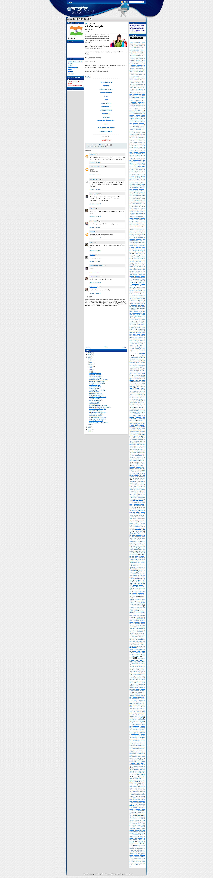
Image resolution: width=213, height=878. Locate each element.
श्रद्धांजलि (137, 781)
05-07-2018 (139, 65)
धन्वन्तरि (142, 486)
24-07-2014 (132, 190)
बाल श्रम (137, 565)
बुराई (144, 570)
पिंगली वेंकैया (132, 520)
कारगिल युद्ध (138, 346)
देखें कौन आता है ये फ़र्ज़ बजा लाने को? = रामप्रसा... (100, 407)
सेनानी (143, 823)
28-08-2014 (136, 218)
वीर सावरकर (133, 758)
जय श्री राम (143, 423)
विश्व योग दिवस (138, 743)
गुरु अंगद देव (131, 383)
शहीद (131, 768)
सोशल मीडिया (132, 828)
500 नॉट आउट (135, 237)
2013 (89, 427)
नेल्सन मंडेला (136, 502)
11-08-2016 (136, 100)
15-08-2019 (133, 127)
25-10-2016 (132, 200)
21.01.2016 (143, 171)
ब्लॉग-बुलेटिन (139, 589)
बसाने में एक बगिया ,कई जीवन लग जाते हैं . (106, 120)
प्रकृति (133, 536)
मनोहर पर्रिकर (143, 612)
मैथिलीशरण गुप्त (140, 639)
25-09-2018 (141, 198)
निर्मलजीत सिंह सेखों (141, 497)
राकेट (144, 658)
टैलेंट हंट (142, 441)
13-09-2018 (132, 115)
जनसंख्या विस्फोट (138, 417)
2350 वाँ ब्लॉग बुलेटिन (134, 187)
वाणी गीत (69, 69)
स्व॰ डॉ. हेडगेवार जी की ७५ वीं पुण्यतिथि (106, 127)
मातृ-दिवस (134, 626)
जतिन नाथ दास (140, 415)
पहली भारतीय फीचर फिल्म (133, 515)
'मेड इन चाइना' (136, 44)
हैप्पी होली (140, 856)
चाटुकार (132, 402)
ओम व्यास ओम (138, 327)
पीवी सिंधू (141, 521)
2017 (89, 356)
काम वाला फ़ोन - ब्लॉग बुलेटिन (95, 378)
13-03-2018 (138, 111)
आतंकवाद (139, 295)
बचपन (137, 554)
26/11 (131, 208)
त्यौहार (142, 465)
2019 (89, 352)
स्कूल (143, 828)
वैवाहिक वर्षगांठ (141, 759)
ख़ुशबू (140, 370)
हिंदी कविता (133, 850)
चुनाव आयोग (141, 407)
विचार (134, 711)
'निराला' (135, 42)
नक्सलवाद (142, 489)
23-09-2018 (141, 184)
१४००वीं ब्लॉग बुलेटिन (133, 124)
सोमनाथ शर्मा (137, 826)
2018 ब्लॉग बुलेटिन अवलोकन (140, 163)
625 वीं (141, 240)
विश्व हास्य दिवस (141, 750)
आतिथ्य (144, 295)
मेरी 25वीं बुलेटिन (142, 636)
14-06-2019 (138, 121)
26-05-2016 (132, 205)
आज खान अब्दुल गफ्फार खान (137, 292)
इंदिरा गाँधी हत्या (133, 305)
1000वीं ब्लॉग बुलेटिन (137, 94)
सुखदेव (134, 815)
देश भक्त (142, 481)
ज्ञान (144, 433)
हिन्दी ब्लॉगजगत (136, 855)
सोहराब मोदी (138, 828)
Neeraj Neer (93, 154)
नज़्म (136, 491)
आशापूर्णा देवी (143, 301)
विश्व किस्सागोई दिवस (136, 724)
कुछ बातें (139, 351)
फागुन (141, 549)
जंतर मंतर (132, 413)
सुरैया (144, 820)
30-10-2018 (133, 229)
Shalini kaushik (94, 194)
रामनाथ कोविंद (136, 669)
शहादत (137, 766)
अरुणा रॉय (135, 274)
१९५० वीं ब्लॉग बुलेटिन (137, 153)
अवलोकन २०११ (133, 282)
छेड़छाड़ (135, 412)
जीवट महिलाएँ (140, 429)
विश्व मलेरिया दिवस (138, 742)
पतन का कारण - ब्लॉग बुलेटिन (95, 410)
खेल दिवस (137, 371)
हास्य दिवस (131, 848)
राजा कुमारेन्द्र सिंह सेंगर (73, 67)
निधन (132, 497)
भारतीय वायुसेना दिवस (139, 597)
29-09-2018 (136, 224)
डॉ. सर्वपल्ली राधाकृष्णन (137, 455)
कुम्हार (138, 355)
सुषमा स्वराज (132, 823)
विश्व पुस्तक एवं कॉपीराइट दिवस (140, 735)
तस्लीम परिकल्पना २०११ (134, 460)
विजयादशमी (141, 713)
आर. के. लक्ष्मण (141, 300)
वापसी (132, 708)
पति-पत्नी (134, 508)
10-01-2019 (140, 89)
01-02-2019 (143, 44)
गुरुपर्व (138, 386)
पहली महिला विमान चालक (135, 516)
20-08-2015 (141, 156)
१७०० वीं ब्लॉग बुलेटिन (137, 139)
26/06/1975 (136, 206)
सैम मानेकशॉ (138, 825)
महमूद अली (142, 615)
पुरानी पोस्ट (124, 347)
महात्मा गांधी (132, 617)
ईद (144, 308)
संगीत (136, 789)
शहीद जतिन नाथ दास (137, 767)
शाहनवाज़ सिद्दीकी (134, 771)
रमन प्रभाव (131, 654)
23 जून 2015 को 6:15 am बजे (95, 227)
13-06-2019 (135, 113)
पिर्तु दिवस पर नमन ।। (106, 106)
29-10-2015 (143, 224)
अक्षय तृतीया (132, 261)
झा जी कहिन (141, 437)
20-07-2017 (135, 156)
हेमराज (136, 856)
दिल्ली (139, 471)
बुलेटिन (138, 572)
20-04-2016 (138, 155)
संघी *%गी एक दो (106, 117)
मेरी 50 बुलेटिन (133, 638)
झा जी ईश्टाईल (134, 437)
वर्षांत (134, 706)
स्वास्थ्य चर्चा (131, 838)
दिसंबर (90, 361)
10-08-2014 (143, 90)
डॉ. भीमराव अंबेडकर (142, 452)
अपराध (135, 269)
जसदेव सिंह (139, 426)
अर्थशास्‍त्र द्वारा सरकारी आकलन (106, 89)
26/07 (142, 206)
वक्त (143, 701)
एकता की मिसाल (133, 317)
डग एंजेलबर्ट (143, 444)
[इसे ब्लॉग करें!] (108, 145)
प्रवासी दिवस (132, 539)
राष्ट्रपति (131, 672)
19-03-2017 (141, 148)
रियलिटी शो (142, 684)
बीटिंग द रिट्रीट (132, 568)
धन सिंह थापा (142, 484)
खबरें (143, 368)
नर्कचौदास (136, 492)
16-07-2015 (135, 132)
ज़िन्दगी (131, 429)
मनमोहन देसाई (142, 610)
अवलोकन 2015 (138, 285)
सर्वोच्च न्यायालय (141, 804)
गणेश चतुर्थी (137, 376)
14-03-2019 (135, 119)
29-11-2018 (133, 226)
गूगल (130, 391)
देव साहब (138, 479)
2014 (89, 426)
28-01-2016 (133, 213)
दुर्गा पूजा (132, 476)
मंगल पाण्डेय (136, 605)
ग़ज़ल (135, 373)
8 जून (140, 243)
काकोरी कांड (136, 345)
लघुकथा (132, 690)
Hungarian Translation (128, 874)
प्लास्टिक (142, 546)
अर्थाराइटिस (142, 277)
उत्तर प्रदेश (142, 309)
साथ (139, 807)
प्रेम (138, 541)
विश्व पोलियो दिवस (141, 737)
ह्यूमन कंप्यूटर (134, 858)
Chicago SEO (104, 874)
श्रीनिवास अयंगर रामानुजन (134, 786)
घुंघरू (134, 397)
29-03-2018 (143, 221)
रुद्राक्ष (141, 685)
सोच (143, 825)
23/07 (135, 185)
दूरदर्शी (137, 478)
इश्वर (139, 308)
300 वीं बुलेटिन (139, 229)
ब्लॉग (139, 576)
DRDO (144, 858)
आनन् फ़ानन (134, 298)
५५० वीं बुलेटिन (138, 239)
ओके (139, 324)
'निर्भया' (139, 42)
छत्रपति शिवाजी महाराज (140, 410)
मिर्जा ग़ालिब (135, 630)
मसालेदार (131, 615)
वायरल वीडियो (136, 708)
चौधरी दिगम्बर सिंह (132, 410)
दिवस (134, 473)
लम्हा (134, 692)
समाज (134, 797)
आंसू (130, 288)
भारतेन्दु (142, 601)
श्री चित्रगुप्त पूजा (136, 783)
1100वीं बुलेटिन (140, 102)
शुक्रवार (135, 776)
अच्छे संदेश (139, 263)
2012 (89, 429)
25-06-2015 (138, 197)
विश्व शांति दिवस (135, 748)
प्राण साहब (131, 541)
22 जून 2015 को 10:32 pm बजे (95, 203)
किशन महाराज (139, 350)
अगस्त (90, 367)
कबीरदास (134, 334)
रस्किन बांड (140, 658)
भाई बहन (132, 596)
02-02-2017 (143, 47)
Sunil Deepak (93, 221)
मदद (138, 609)
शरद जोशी (138, 764)
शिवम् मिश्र (132, 774)
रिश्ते (138, 685)
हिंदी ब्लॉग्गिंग (143, 851)
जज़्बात (134, 415)
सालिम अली (134, 810)
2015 (89, 359)
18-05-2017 (135, 142)
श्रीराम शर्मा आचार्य (141, 788)
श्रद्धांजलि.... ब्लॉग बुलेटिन (94, 385)
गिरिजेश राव (132, 380)
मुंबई (144, 631)
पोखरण (135, 528)
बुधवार (135, 570)
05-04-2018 (136, 63)
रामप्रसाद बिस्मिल (142, 669)
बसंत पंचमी (141, 559)
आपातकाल (143, 298)
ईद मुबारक (133, 309)
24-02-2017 (135, 189)
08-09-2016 (133, 81)
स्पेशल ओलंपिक (141, 831)
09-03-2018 (133, 84)
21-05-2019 (139, 169)
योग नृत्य (106, 124)
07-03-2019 (143, 73)
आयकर (137, 300)
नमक (139, 491)
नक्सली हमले (132, 491)
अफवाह (144, 269)
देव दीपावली (134, 479)
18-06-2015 (141, 142)
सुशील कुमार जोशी (94, 179)
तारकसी (131, 462)
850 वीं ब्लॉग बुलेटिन (142, 245)
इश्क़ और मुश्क (134, 308)
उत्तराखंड (131, 311)
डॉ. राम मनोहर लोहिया (134, 454)
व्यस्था (139, 761)
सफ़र (138, 796)
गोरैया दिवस (143, 392)
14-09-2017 (141, 123)
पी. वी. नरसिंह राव (135, 521)
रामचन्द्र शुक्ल (138, 668)
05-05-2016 (143, 63)
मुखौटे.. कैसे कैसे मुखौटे (94, 402)
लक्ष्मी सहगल (143, 689)
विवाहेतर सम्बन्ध (141, 716)
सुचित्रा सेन (139, 815)
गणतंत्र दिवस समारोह (137, 375)
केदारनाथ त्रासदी (137, 360)
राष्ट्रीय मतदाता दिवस (134, 679)
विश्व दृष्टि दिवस (136, 732)
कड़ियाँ (142, 330)
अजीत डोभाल (137, 264)
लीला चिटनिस (135, 697)
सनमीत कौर (134, 796)
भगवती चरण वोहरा (141, 593)
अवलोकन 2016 (133, 287)
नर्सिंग (140, 492)
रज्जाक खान (138, 652)
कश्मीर (132, 343)
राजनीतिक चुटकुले (134, 663)
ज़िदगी (143, 428)
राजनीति (143, 661)
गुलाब (143, 389)
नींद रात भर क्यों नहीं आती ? (106, 92)
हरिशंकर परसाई (140, 841)
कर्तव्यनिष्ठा (131, 337)
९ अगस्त (132, 247)
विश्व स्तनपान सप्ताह (134, 750)
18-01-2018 (138, 140)
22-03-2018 (141, 174)
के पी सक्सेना (132, 359)
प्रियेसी (135, 541)
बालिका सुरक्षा (133, 567)
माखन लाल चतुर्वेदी (139, 625)
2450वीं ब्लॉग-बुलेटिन (137, 193)
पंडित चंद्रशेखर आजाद (137, 505)
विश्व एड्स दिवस (133, 721)
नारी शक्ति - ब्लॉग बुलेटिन (94, 388)
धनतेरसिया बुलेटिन (137, 486)
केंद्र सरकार (138, 359)
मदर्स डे (132, 610)
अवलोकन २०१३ (135, 284)
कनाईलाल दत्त (132, 332)
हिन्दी (143, 853)
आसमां (132, 303)
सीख (134, 812)
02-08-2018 (136, 50)
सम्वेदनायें (131, 799)
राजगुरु (135, 661)
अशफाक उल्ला (141, 287)
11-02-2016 (143, 97)
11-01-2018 (136, 97)
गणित (143, 375)
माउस (143, 623)
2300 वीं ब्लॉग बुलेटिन (141, 185)
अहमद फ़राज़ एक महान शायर (106, 110)
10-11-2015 (139, 92)
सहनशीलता (139, 805)
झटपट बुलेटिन (137, 434)
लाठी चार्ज (143, 692)
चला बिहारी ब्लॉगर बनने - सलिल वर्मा (75, 61)
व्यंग (132, 761)
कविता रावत (143, 342)
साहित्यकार (140, 810)
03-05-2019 (133, 55)
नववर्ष (138, 494)
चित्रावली (143, 404)
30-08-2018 (143, 227)
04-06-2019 (139, 58)
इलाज (139, 306)
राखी (137, 660)
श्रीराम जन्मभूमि (133, 788)
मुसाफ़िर (139, 633)
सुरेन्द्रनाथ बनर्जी (138, 820)
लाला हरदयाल (133, 695)
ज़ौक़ (141, 433)
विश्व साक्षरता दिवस (142, 748)
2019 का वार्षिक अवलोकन (139, 166)
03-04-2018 (136, 53)
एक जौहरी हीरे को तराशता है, (95, 386)
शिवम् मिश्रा (70, 71)
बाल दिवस (133, 565)
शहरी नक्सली (133, 766)
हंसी (135, 838)
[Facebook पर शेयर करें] (111, 145)
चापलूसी (140, 402)
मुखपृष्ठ (70, 2)
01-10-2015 (139, 45)
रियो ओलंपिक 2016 (133, 685)
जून (90, 371)
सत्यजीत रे (138, 794)
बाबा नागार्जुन (133, 562)
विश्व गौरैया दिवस (136, 726)
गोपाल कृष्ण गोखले (132, 392)
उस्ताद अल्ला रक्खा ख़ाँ (137, 313)
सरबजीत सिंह (133, 802)
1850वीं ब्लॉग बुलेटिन (137, 147)
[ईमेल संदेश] (104, 144)
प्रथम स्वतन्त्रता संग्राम (140, 536)
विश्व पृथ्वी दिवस (133, 737)
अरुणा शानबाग (141, 274)
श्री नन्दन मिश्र (142, 783)
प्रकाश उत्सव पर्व (139, 535)
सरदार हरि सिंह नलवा (142, 801)
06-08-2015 (136, 69)
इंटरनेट (135, 303)
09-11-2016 (140, 87)
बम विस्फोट (135, 557)
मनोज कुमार (132, 612)
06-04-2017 (133, 68)
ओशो (139, 329)
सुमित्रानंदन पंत (132, 820)
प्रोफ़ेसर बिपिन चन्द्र (136, 546)
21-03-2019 (133, 169)
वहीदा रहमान (139, 706)
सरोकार (143, 802)
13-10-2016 (138, 115)
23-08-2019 (135, 184)
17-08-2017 (133, 137)
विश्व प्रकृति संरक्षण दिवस (134, 738)
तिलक (139, 462)
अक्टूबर (91, 364)
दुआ (140, 475)
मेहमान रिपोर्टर (132, 639)
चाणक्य (136, 402)
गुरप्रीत (143, 381)
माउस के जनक (132, 625)
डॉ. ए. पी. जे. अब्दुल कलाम (141, 450)
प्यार (130, 535)
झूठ (130, 439)
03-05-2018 (143, 53)
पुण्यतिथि (136, 523)
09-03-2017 (143, 82)
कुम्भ (135, 355)
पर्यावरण (137, 512)
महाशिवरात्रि (142, 620)
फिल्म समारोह (139, 551)
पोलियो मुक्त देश (141, 528)
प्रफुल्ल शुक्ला (141, 538)
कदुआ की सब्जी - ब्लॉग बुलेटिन (95, 393)
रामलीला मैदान (133, 671)
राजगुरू (139, 661)
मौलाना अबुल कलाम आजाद (134, 644)
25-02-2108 (141, 195)
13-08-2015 (141, 113)
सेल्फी (130, 825)
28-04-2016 (136, 214)
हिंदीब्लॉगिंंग (132, 853)
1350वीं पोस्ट (136, 116)
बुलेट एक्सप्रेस (133, 572)
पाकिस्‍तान (139, 518)
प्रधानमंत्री (135, 538)
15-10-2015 (139, 127)
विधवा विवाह (138, 714)
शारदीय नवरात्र (142, 769)
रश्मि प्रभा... (70, 65)
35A (140, 234)
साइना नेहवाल (135, 807)
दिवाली (137, 473)
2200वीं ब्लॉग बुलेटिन (137, 177)
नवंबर (90, 362)
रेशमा (133, 689)
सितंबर (90, 366)
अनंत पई (135, 266)
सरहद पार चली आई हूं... (106, 103)
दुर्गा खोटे (143, 475)
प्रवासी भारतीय (138, 539)
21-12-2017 (136, 171)
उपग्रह (141, 311)
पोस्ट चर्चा (131, 529)
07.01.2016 (133, 77)
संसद (144, 791)
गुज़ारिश (140, 380)
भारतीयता (138, 601)
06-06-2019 (139, 68)
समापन (143, 797)
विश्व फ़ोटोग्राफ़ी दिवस (136, 740)
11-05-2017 (133, 98)
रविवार (144, 654)
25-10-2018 (138, 200)
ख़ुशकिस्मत (136, 370)
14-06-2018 (132, 121)
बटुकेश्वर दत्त (142, 556)
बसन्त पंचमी (131, 560)
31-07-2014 (132, 232)
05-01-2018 (139, 61)
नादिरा (141, 494)
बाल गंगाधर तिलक (138, 564)
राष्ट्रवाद (135, 672)
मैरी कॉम (134, 641)
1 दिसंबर (134, 89)
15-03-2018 (136, 126)
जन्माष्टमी (131, 421)
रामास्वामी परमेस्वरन (141, 671)
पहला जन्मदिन (137, 513)
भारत (137, 596)
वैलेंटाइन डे (135, 759)
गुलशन (142, 388)
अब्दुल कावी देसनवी (134, 271)
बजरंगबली (136, 556)
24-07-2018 (138, 190)
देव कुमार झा (70, 63)
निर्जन (135, 497)
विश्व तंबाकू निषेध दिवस (134, 729)
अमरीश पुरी (139, 271)
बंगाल (133, 554)
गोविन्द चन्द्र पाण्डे (139, 394)
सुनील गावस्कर (135, 817)
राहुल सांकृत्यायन (135, 684)
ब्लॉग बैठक (136, 588)
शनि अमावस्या (133, 763)
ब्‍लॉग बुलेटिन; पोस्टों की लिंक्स (138, 583)
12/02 (142, 108)
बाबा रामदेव (138, 562)
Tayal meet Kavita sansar (96, 166)
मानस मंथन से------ (106, 113)
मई (90, 424)
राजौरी (137, 666)
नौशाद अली (142, 502)
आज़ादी (134, 295)
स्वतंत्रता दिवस (136, 834)
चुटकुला (144, 405)
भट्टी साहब (131, 594)
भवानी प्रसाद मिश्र (138, 594)
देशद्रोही (131, 483)
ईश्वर (137, 309)
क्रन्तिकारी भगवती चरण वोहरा (134, 367)
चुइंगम (140, 405)
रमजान (143, 652)
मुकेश (132, 633)
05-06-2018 (133, 65)
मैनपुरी (130, 641)
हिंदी (144, 848)
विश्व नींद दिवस (142, 732)
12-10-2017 (136, 108)
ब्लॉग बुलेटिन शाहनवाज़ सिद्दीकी (140, 581)
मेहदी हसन (138, 638)
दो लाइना (142, 483)
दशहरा (144, 468)
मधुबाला (136, 610)
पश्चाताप (132, 513)
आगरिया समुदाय (139, 288)
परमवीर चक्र (133, 510)
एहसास (138, 322)
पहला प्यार (142, 513)
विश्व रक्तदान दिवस (136, 745)
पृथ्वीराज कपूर (137, 526)
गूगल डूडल (141, 391)
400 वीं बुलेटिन (132, 235)
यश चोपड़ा (135, 646)
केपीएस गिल (138, 362)
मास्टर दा (131, 630)
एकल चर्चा (139, 317)
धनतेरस (131, 486)
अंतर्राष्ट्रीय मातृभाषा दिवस (138, 258)
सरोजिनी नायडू (134, 804)
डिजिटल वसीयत (139, 446)
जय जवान (131, 423)
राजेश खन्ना (132, 666)
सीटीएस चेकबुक (139, 812)
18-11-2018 (136, 145)
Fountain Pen (138, 861)
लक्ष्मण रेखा (137, 689)
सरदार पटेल (135, 801)
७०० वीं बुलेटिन (142, 242)
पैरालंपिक (131, 528)
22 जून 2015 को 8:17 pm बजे (95, 174)
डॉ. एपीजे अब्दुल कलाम (134, 452)
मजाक (135, 609)
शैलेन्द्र (138, 780)
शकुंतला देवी (143, 761)
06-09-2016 (143, 69)
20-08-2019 (132, 158)
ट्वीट (141, 442)
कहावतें (140, 343)
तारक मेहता (142, 460)
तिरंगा (135, 462)
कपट (130, 334)
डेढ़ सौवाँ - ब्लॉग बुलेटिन (139, 447)
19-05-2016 (132, 150)
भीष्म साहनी (143, 602)
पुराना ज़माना (143, 523)
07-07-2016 (139, 74)
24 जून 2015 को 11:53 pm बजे (95, 282)
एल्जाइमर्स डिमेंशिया (132, 322)
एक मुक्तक (106, 96)
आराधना (134, 301)
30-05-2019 (139, 226)
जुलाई (90, 369)
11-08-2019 (143, 100)
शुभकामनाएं (132, 778)
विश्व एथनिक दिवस (141, 721)
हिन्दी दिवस (131, 855)
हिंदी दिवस (140, 850)
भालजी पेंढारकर (132, 602)
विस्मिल (135, 756)
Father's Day (132, 861)
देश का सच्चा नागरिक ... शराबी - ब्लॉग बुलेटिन (98, 422)
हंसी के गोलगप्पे (140, 838)
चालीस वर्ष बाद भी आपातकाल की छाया (97, 381)
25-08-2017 (135, 198)
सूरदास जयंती (137, 823)
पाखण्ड (144, 518)
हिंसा (140, 853)
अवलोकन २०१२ (142, 282)
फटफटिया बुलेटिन (137, 547)
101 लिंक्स (135, 95)
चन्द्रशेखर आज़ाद (142, 399)
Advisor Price (111, 874)
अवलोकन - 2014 (139, 280)
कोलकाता (134, 365)
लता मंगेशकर (142, 690)
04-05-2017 (133, 58)
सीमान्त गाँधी (134, 813)
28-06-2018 (139, 216)
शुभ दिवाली (142, 776)
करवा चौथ (135, 335)
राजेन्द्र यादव (138, 664)
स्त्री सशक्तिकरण (134, 831)
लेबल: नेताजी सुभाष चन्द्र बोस (134, 698)
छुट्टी (132, 412)
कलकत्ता (131, 338)
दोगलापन (131, 484)
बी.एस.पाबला (142, 567)
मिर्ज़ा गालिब (140, 630)
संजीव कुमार (140, 789)
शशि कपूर (143, 764)
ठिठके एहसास (136, 444)
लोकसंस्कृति (135, 701)
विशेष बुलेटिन (140, 718)
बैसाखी (141, 573)
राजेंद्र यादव (133, 664)
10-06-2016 (136, 90)
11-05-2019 (139, 98)
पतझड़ (131, 508)
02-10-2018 (133, 52)
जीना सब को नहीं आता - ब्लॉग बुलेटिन (97, 383)
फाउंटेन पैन (136, 549)
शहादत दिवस (142, 766)
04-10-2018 (143, 60)
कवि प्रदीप (140, 340)
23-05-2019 (138, 182)
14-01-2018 (138, 118)
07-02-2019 (136, 73)
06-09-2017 (133, 71)
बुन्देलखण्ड (140, 570)
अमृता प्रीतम (135, 272)
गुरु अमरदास (137, 383)
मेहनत (143, 638)
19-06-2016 (138, 150)
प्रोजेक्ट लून (138, 544)
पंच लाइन (142, 504)
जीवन (144, 429)
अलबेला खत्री (132, 279)
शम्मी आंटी (134, 764)
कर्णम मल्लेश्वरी (141, 335)
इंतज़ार (139, 303)
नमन (142, 491)
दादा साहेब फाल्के (139, 470)
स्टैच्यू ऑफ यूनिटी (138, 830)
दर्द (135, 468)
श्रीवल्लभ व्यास (132, 789)
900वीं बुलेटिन (138, 247)
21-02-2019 (143, 168)
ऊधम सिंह (138, 314)
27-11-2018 (143, 211)
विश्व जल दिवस (135, 727)
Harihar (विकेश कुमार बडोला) (96, 265)
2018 (89, 354)
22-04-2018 (132, 176)
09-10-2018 (133, 87)
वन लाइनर (132, 703)
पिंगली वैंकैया (138, 520)
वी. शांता (139, 756)
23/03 (131, 185)
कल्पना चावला (138, 338)
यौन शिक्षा (139, 651)
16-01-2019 (138, 131)
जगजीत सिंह (137, 413)
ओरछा (143, 327)
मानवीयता (143, 626)
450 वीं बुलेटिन (138, 235)
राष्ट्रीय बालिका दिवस (140, 677)
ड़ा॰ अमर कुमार (133, 446)
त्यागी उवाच (137, 465)
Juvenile (132, 863)
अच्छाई (135, 263)
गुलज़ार (138, 388)
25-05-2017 (132, 197)
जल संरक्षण (142, 425)
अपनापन (131, 269)
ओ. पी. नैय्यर (135, 324)
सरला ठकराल (139, 802)
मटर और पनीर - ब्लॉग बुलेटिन (95, 374)
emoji (132, 859)
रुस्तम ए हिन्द (133, 687)
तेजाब (133, 465)
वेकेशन (143, 758)
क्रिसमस (136, 368)
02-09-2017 (143, 50)
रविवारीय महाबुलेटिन (136, 656)
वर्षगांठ (131, 706)
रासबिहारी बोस (137, 682)
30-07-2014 (136, 227)
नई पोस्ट (88, 347)
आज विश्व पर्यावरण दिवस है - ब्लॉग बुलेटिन (98, 417)
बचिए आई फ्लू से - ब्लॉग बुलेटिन (95, 400)
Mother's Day (137, 863)
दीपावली (136, 475)
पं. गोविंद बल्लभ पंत (136, 504)
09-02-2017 (136, 82)
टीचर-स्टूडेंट (140, 439)
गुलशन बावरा (131, 389)
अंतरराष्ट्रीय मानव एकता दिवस (138, 250)
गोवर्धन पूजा (133, 394)
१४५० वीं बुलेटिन (141, 124)
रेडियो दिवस (141, 687)
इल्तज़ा (143, 306)
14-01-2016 (132, 118)
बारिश (133, 564)
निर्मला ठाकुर (131, 499)
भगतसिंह (134, 593)
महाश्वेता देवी (131, 622)
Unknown (92, 231)
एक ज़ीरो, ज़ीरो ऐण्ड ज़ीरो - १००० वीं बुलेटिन (98, 379)
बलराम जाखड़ (141, 557)
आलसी (138, 301)
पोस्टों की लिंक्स (94, 147)
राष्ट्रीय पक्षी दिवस (138, 676)
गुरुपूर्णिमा (142, 386)
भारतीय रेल (131, 597)
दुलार (141, 476)
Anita (91, 242)
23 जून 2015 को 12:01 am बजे (95, 216)
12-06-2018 (138, 106)
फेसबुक (144, 551)
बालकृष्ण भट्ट (143, 565)
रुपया (144, 685)
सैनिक (134, 825)
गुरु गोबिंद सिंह (143, 383)
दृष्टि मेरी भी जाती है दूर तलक (95, 373)
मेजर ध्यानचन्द (133, 634)
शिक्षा (134, 772)
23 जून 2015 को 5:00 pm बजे (95, 271)
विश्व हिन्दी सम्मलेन (139, 751)
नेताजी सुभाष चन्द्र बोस (138, 500)
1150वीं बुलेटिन (132, 103)
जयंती (136, 425)
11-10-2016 (133, 102)
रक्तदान (143, 651)
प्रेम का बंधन (143, 541)
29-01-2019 (136, 221)
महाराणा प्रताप (133, 618)
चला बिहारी (139, 401)
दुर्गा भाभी (136, 476)
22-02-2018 (135, 174)
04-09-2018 (136, 60)
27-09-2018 (136, 211)
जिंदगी (139, 428)
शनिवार (142, 763)
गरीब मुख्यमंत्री (137, 378)
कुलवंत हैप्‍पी (143, 355)
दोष (134, 484)
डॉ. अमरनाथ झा (139, 449)
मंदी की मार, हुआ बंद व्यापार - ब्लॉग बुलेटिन (98, 412)
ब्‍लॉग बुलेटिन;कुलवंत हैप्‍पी (138, 585)
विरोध (132, 716)
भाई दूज (144, 594)
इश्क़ (130, 308)
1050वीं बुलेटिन (141, 95)
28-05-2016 (143, 214)
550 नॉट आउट (132, 239)
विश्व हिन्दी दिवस (132, 751)
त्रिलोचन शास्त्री (132, 467)
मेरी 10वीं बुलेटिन (135, 636)
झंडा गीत (132, 434)
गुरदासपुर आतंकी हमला (136, 381)
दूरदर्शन (134, 478)
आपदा (139, 298)
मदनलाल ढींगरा (143, 609)
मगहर (144, 607)
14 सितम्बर (142, 116)
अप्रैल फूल (139, 269)
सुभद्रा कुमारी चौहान (141, 818)
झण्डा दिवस (136, 436)
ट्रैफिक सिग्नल (132, 442)
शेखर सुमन (138, 778)
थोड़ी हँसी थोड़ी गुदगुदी (139, 467)
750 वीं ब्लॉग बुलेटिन (134, 243)
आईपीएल (133, 288)
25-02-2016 (135, 195)
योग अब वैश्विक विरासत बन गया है (96, 395)
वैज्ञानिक (131, 759)
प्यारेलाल (133, 535)
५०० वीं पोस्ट (141, 237)
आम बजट (132, 300)
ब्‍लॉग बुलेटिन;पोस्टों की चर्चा (135, 586)
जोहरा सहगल (137, 433)
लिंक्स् (130, 697)
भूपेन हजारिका (133, 604)
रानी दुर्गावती (141, 666)
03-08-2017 (139, 55)
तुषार (134, 463)
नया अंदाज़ (131, 492)
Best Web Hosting (118, 874)
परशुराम (131, 512)
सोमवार (142, 826)
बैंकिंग (138, 573)
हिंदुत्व (136, 853)
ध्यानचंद (131, 489)
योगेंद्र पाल (134, 651)
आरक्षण (131, 301)
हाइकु (143, 845)
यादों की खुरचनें (133, 647)
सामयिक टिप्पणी (138, 809)
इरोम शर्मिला (135, 306)
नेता (130, 500)
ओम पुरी (133, 327)
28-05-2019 (133, 216)
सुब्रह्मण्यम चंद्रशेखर (133, 818)
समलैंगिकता (142, 796)
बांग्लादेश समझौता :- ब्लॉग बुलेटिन (96, 414)
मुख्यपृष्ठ (105, 346)
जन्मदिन (134, 420)
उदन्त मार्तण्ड (136, 311)
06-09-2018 (139, 71)
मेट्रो (138, 634)
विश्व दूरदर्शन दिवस (136, 730)
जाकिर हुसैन (135, 428)
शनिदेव (138, 763)
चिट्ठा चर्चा (134, 404)
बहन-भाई (136, 560)
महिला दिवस (137, 622)
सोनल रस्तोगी (132, 826)
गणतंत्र (139, 373)
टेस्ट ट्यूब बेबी (137, 441)
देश (137, 481)
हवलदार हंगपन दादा (137, 845)
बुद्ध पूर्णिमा (131, 570)
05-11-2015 (136, 66)
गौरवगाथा (134, 396)
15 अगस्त (131, 126)
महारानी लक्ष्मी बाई (140, 618)
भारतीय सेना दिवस (138, 599)
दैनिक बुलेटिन (136, 483)
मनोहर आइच (137, 612)
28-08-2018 (143, 218)
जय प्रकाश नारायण (137, 423)
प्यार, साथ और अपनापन (94, 391)
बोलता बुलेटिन (135, 575)
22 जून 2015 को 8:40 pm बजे (95, 189)
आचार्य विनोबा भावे (138, 290)
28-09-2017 (133, 219)
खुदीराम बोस (131, 370)
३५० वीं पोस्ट (135, 234)
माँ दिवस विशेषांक (137, 623)
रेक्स (137, 687)
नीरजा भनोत (141, 499)
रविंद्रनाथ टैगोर (137, 654)
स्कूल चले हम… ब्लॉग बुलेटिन (95, 376)
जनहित (144, 417)
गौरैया (138, 396)
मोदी (144, 641)
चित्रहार (139, 404)
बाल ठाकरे (143, 564)
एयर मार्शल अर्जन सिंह (140, 321)
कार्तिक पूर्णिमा (138, 348)
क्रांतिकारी (143, 367)
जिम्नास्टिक (134, 429)
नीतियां (136, 499)
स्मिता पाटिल (141, 833)
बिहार (137, 567)
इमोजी (130, 306)
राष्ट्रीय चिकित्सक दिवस (136, 674)
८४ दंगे (136, 245)
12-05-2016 (132, 106)
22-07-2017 (138, 176)
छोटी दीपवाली (140, 412)
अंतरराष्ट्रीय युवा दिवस (133, 251)
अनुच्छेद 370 (141, 266)
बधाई (130, 557)
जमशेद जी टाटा (136, 421)
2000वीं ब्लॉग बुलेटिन (137, 160)
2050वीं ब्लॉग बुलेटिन (135, 168)
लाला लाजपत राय (142, 693)
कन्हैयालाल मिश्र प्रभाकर (140, 332)
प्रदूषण (131, 538)
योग (130, 651)
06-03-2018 (143, 66)
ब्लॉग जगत (132, 578)
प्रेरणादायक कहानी (138, 543)
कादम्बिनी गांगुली (142, 345)
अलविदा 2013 (138, 279)
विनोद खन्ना (143, 714)
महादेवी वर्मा (137, 617)
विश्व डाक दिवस (142, 727)
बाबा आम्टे (143, 560)
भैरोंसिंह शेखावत (140, 604)
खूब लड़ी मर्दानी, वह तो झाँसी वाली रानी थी (97, 397)
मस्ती (138, 615)
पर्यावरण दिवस (143, 512)
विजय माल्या (136, 713)
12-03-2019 (135, 105)
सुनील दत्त (141, 817)
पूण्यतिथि (131, 526)
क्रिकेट (132, 368)
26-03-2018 (135, 203)
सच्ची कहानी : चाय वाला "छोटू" (106, 131)
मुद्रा (135, 633)
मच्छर (131, 609)
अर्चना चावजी (143, 276)
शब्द (130, 764)
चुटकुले (132, 407)
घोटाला (138, 397)
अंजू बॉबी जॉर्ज (135, 248)
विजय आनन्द (139, 711)
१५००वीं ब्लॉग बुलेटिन (137, 129)
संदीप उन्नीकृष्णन (135, 791)
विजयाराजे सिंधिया (132, 714)
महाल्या (131, 620)
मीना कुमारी (140, 631)
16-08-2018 (141, 132)
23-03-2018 (132, 182)
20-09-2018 (138, 158)
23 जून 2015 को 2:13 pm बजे (95, 250)
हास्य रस (136, 848)
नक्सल (138, 489)
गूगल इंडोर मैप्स (135, 391)
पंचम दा (131, 505)
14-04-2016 (141, 119)
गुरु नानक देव (138, 384)
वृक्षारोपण (138, 758)
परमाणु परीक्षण (140, 510)
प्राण (143, 539)
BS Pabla (139, 858)
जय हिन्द (132, 425)
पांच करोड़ (135, 518)
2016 (89, 357)
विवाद (136, 716)
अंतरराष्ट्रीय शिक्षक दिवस (138, 253)
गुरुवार (131, 388)
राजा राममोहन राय (142, 663)
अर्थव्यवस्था (137, 277)
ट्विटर (137, 442)
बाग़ (139, 560)
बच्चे (140, 554)
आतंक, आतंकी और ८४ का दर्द (95, 415)
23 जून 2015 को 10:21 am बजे (95, 237)
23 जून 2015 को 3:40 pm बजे (95, 261)
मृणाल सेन (143, 633)
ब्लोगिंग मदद (139, 591)
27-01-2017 (136, 208)
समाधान (138, 797)
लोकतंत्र (135, 700)
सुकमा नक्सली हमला (141, 813)
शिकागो (140, 771)
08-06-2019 (137, 79)
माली (143, 628)
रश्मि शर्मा (92, 208)
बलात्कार (131, 559)
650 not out (136, 242)
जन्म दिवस (133, 418)
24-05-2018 (141, 189)
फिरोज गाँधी (134, 551)
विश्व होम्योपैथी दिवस (140, 753)
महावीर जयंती (136, 620)
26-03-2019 (141, 203)
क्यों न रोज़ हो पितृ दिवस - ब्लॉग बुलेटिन (97, 390)
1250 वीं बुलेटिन (141, 110)
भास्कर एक (137, 602)
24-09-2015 (136, 192)
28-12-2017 (139, 219)
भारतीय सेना (132, 599)
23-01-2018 (138, 179)
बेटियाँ (134, 573)
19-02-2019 (135, 148)
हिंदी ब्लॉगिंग (138, 851)
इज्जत (139, 305)
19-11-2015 (136, 152)
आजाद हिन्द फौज (137, 293)
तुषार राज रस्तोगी (141, 463)
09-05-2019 (139, 84)
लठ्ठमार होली (136, 690)
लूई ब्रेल (139, 697)
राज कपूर (141, 660)
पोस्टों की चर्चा (138, 531)
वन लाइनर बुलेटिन (139, 703)
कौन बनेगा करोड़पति (141, 365)
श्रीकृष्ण (138, 784)
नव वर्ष (134, 494)
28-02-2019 (139, 213)
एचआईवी (143, 319)
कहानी (136, 343)
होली (144, 856)
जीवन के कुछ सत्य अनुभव (135, 431)
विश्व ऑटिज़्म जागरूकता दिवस (134, 722)
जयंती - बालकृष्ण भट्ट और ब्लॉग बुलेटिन (97, 419)
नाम (144, 494)
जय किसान (142, 421)
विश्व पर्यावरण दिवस (135, 734)
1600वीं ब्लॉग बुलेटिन (133, 134)
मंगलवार (141, 606)
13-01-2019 (132, 111)
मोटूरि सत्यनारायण (139, 641)
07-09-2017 (143, 76)
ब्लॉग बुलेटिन (79, 8)
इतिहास (142, 305)
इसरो (142, 308)
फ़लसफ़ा (132, 549)
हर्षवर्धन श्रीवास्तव (71, 73)
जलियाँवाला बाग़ (132, 426)
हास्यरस (140, 848)
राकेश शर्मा (132, 660)
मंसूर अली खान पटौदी (133, 607)
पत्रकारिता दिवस (142, 508)
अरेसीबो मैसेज (137, 276)
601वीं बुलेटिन (135, 240)
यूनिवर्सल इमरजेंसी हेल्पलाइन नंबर (139, 649)
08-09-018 (143, 79)
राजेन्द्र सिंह (143, 664)
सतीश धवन (133, 794)
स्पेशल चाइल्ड (132, 833)
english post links (139, 859)
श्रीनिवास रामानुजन (142, 786)
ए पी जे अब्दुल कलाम (137, 316)
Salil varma (135, 864)
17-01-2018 (140, 134)
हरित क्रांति (135, 839)
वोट (130, 761)
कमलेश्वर (138, 334)
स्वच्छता (131, 834)
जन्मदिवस (141, 420)
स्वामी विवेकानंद (134, 836)
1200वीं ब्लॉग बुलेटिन (133, 110)
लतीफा (131, 692)
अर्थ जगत (132, 277)
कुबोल (135, 353)
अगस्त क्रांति (138, 261)
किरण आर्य (133, 350)
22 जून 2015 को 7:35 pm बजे (95, 162)
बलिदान (136, 559)
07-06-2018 (133, 74)
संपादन (141, 791)
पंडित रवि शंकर (141, 507)
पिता (141, 520)
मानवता (139, 626)
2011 (89, 431)
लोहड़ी (140, 701)
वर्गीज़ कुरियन (141, 705)
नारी (136, 495)
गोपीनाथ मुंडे (138, 392)
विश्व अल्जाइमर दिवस (142, 719)
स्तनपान (144, 830)
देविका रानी (143, 479)
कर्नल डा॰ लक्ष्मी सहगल (139, 337)
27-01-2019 (143, 208)
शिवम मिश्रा (139, 772)
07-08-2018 (136, 76)
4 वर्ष (143, 234)
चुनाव (136, 407)
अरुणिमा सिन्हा (132, 276)
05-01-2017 (133, 61)
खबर (140, 368)
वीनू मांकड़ (143, 756)
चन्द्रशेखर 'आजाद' (135, 399)
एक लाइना (143, 316)
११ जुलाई (131, 97)
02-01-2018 (136, 47)
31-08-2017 (138, 232)
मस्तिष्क (135, 615)
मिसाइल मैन (134, 631)
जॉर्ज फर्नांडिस (132, 433)
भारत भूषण (142, 596)
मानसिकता (133, 628)
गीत (136, 380)
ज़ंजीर (144, 412)
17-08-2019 (139, 137)
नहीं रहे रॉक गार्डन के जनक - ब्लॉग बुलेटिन (98, 405)
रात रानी (106, 99)
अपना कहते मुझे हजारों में (94, 403)
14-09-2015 (135, 123)
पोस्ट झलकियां (138, 529)
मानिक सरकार (139, 628)
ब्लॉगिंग (135, 591)
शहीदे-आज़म (136, 769)
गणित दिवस (131, 376)
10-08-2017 (133, 92)
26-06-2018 (138, 205)
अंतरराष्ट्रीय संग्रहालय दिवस (134, 255)
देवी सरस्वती (133, 481)
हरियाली (140, 839)
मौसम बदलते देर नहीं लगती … (95, 398)
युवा (138, 647)
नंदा (134, 489)
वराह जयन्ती (135, 705)
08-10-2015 (139, 81)
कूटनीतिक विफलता (134, 357)
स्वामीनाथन (141, 836)
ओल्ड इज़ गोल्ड (133, 329)
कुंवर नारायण (134, 351)
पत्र (138, 508)
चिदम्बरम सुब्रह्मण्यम (134, 405)
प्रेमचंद (132, 543)
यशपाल (140, 646)
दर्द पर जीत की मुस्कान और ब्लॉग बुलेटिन (97, 409)
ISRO (144, 861)
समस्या (131, 797)
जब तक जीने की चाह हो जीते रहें (96, 421)
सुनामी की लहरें (106, 85)
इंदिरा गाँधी (143, 303)
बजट (133, 556)
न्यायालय (131, 504)
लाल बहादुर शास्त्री (134, 693)
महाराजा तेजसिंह (142, 617)
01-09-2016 (133, 45)
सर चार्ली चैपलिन (137, 799)
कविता (137, 342)
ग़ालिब (142, 378)
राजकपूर (131, 661)
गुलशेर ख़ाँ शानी (137, 389)
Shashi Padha (93, 276)
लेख (143, 697)
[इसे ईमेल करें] (106, 145)
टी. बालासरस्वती (134, 439)
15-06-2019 (143, 126)
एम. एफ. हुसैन (133, 321)
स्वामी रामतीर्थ (143, 834)
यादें (143, 646)
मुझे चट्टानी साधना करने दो (106, 82)
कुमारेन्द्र (142, 353)
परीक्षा (134, 512)
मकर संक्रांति (140, 607)
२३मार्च (141, 187)
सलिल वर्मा (132, 805)
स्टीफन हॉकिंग (132, 830)
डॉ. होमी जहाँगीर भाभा (139, 457)
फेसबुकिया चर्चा (134, 552)
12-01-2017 (138, 103)
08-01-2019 (139, 77)
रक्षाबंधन (132, 652)
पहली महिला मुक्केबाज (142, 515)
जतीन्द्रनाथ (132, 417)
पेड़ (142, 526)
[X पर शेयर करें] (109, 145)
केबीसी (143, 362)
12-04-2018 (141, 105)
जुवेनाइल (142, 431)
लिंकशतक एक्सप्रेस (140, 695)
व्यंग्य (135, 761)
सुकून (130, 815)
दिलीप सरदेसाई (134, 471)
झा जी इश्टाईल (142, 436)
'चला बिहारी (131, 42)
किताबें (144, 348)
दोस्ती (137, 484)
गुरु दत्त (132, 384)
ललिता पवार (139, 692)
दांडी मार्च (132, 470)
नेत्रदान (131, 502)
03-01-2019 (139, 52)
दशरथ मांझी (139, 468)
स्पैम (136, 833)
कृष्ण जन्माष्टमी (140, 357)
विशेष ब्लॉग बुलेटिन (133, 719)
